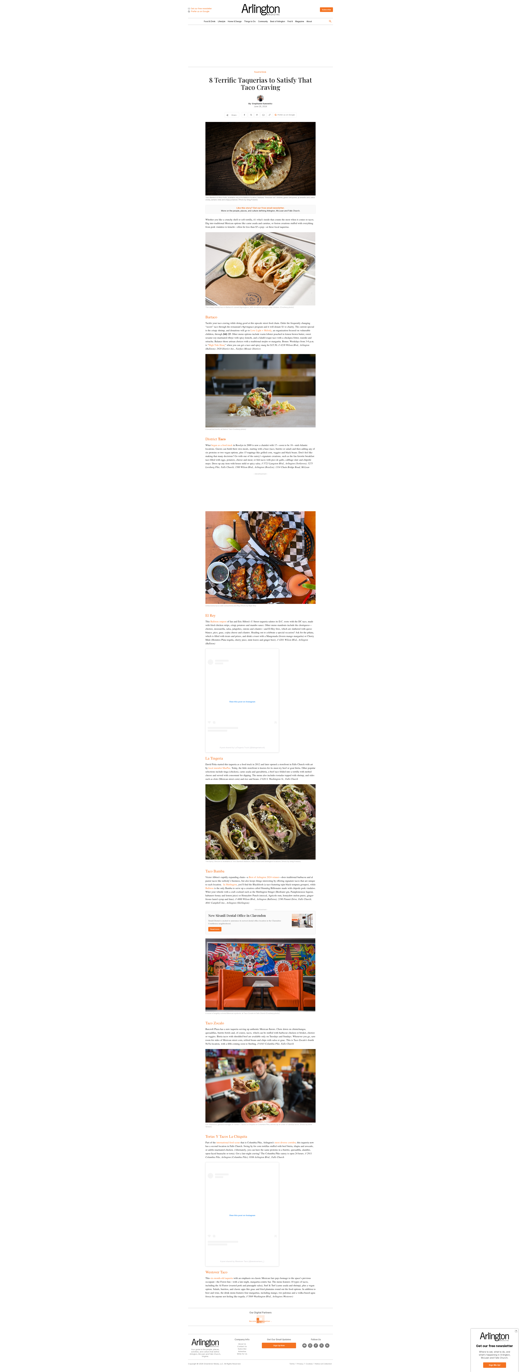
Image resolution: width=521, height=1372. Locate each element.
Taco (221, 439)
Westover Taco (216, 1271)
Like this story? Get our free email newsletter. (260, 208)
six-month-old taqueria (221, 1278)
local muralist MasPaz (219, 767)
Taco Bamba (214, 871)
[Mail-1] (304, 1345)
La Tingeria (214, 758)
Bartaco (211, 316)
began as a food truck (221, 445)
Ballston (209, 888)
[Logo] (260, 9)
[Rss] (327, 1345)
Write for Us (242, 1354)
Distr (209, 438)
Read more (214, 929)
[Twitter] (321, 1345)
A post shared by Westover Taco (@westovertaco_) (242, 1261)
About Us (242, 1344)
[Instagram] (310, 1345)
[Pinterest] (257, 115)
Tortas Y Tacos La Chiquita (226, 1136)
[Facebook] (244, 115)
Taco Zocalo (214, 1022)
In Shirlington (230, 884)
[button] (330, 21)
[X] (250, 115)
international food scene (228, 1142)
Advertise (242, 1351)
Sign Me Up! (494, 1365)
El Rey (210, 615)
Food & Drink (260, 72)
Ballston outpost (218, 621)
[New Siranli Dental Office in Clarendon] (302, 921)
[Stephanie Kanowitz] (260, 98)
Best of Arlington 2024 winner (264, 877)
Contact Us (242, 1346)
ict (215, 438)
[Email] (263, 115)
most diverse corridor (285, 1142)
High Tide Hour (216, 345)
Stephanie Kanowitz (262, 103)
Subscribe (242, 1349)
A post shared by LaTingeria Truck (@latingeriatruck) (242, 747)
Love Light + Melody (261, 330)
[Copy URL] (269, 115)
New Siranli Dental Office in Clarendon (237, 915)
